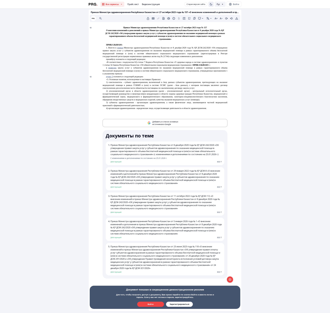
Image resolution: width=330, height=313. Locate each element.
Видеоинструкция (151, 4)
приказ (120, 48)
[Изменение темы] (211, 4)
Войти (151, 304)
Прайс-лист (133, 4)
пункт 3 (109, 76)
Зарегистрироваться (179, 304)
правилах (112, 68)
